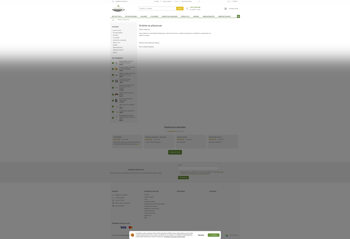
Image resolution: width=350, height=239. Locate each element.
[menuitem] (117, 16)
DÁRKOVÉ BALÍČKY (118, 47)
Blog (145, 218)
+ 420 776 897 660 (119, 198)
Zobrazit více (175, 152)
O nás (176, 1)
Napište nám (147, 215)
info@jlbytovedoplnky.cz (121, 195)
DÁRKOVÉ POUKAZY (118, 50)
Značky (115, 52)
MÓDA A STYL (116, 43)
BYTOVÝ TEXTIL (117, 30)
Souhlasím (214, 235)
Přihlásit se (183, 177)
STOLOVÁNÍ (116, 38)
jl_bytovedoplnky (119, 206)
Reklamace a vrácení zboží (151, 209)
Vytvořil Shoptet (233, 235)
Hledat (180, 8)
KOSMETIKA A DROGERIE (119, 40)
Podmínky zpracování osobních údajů (174, 237)
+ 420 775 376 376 (119, 200)
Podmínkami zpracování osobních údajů (199, 174)
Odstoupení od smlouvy (150, 206)
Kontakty (156, 1)
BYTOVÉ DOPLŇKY (118, 33)
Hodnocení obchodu (175, 127)
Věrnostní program (149, 211)
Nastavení (201, 235)
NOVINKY (115, 45)
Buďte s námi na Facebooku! (122, 203)
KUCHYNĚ (115, 35)
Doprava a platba (167, 1)
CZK (228, 1)
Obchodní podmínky (186, 1)
